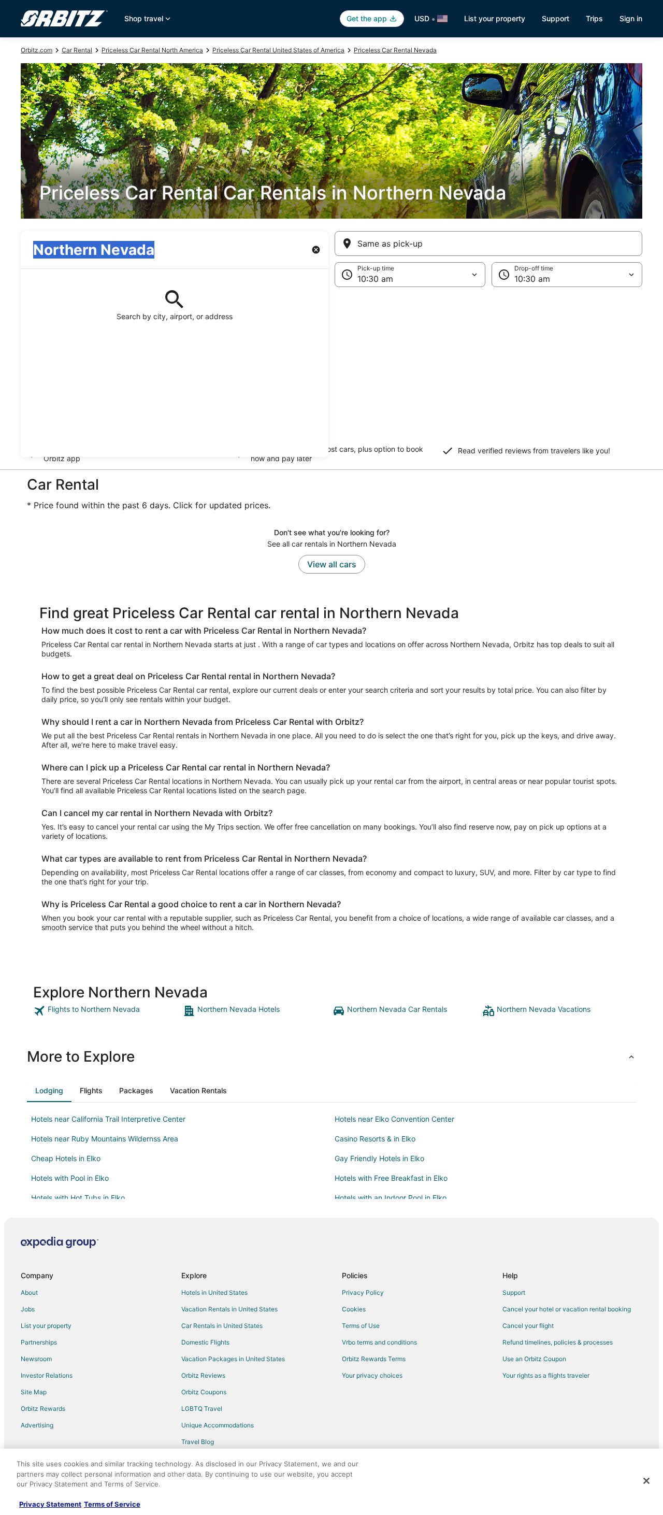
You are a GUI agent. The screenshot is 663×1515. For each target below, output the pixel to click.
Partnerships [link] (39, 1342)
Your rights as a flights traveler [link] (545, 1375)
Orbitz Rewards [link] (43, 1408)
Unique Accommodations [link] (217, 1425)
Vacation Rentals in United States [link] (229, 1309)
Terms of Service (112, 1504)
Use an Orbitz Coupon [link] (534, 1359)
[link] (107, 1011)
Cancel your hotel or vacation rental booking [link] (566, 1309)
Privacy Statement (50, 1504)
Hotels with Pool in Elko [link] (70, 1178)
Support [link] (513, 1292)
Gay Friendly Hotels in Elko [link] (379, 1158)
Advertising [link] (37, 1425)
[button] (331, 372)
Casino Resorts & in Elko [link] (375, 1138)
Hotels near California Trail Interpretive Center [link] (108, 1118)
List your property (494, 18)
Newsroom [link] (36, 1359)
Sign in (630, 18)
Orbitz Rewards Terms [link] (374, 1359)
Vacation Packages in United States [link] (233, 1359)
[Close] (646, 1480)
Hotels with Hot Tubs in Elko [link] (78, 1197)
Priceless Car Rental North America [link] (152, 50)
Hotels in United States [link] (214, 1292)
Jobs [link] (28, 1309)
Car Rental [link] (77, 50)
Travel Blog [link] (197, 1442)
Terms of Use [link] (361, 1326)
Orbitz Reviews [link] (203, 1375)
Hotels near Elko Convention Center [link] (394, 1118)
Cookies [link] (354, 1309)
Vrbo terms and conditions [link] (379, 1342)
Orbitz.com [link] (36, 50)
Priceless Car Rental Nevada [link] (395, 50)
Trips (594, 18)
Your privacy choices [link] (372, 1375)
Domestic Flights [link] (205, 1342)
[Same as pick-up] (488, 243)
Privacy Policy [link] (363, 1292)
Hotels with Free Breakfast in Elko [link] (391, 1178)
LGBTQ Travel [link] (201, 1408)
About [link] (29, 1292)
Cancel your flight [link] (528, 1326)
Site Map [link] (34, 1392)
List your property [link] (46, 1326)
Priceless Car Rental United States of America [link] (278, 50)
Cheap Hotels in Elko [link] (65, 1158)
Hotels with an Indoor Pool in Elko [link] (390, 1197)
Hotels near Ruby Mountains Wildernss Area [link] (104, 1138)
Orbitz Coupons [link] (203, 1392)
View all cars (331, 564)
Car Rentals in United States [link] (222, 1326)
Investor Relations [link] (47, 1375)
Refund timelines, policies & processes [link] (557, 1342)
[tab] (49, 1090)
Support (555, 18)
